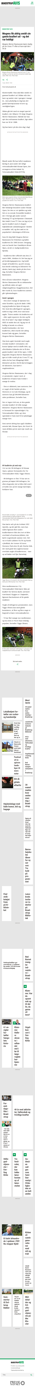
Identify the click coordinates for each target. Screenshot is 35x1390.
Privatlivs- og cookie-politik (17, 1366)
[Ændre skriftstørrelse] (3, 80)
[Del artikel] (7, 80)
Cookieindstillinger (15, 1368)
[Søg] (31, 1375)
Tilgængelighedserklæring (17, 1370)
